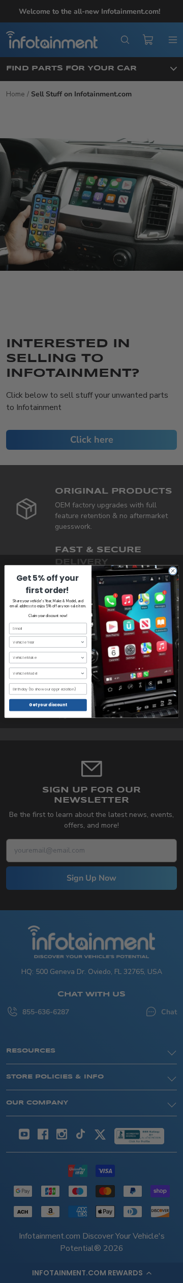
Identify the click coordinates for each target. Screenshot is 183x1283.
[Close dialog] (172, 571)
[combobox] (46, 641)
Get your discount (48, 705)
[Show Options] (82, 641)
